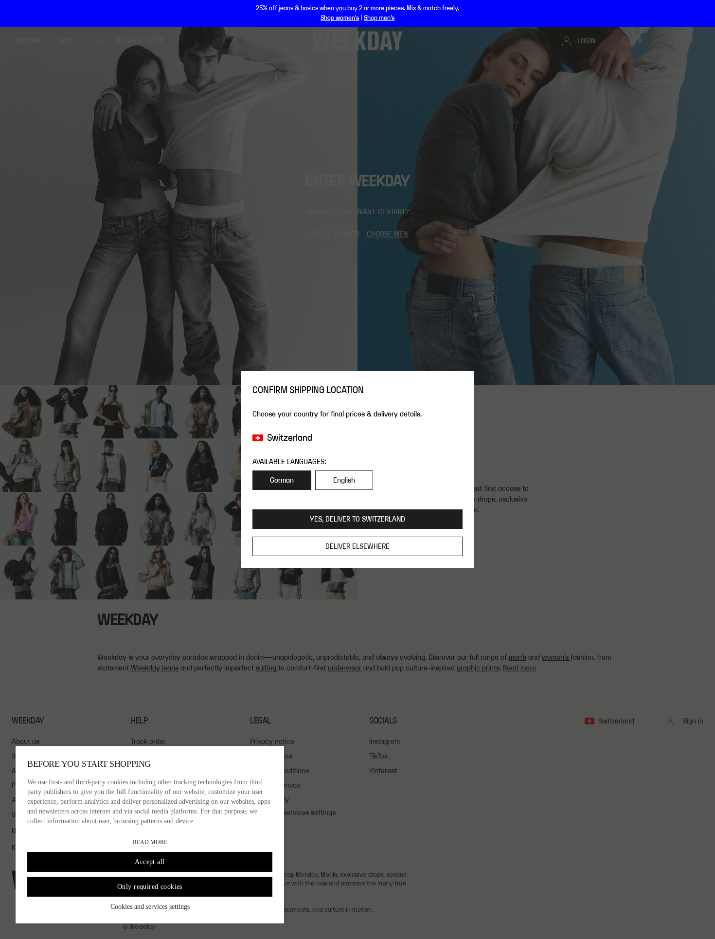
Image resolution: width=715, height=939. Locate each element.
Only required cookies (149, 886)
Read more (150, 842)
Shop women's (340, 18)
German (282, 480)
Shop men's (379, 18)
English (344, 480)
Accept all (149, 862)
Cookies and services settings (150, 906)
